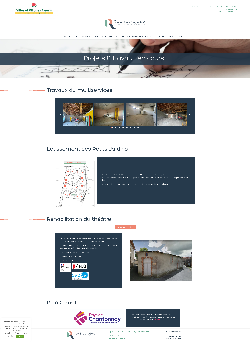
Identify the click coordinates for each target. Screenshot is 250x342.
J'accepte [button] (20, 336)
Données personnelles (173, 334)
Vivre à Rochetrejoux (105, 36)
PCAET (157, 320)
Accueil (67, 36)
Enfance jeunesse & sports (135, 36)
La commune (82, 36)
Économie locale (163, 36)
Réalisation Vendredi (173, 339)
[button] (61, 115)
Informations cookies (173, 332)
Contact (182, 36)
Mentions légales (175, 336)
